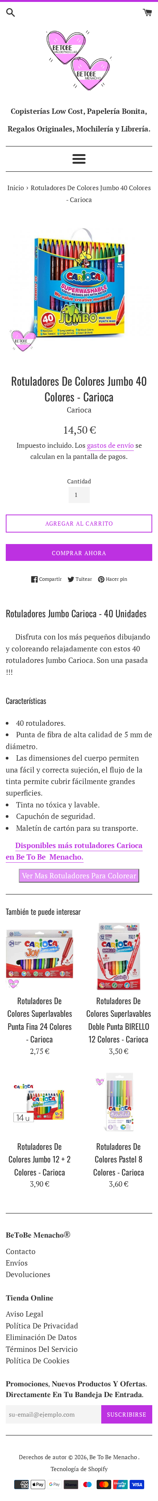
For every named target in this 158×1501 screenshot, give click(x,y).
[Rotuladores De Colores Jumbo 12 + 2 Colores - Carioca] (39, 1102)
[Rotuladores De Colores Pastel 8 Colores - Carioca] (118, 1102)
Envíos (17, 1263)
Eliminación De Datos (41, 1337)
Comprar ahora (79, 553)
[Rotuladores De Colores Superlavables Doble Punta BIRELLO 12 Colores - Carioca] (118, 956)
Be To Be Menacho (113, 1457)
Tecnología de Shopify (79, 1469)
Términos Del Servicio (42, 1349)
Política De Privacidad (42, 1325)
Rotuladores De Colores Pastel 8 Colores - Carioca (118, 1159)
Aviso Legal (24, 1314)
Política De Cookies (37, 1360)
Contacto (21, 1251)
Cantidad (79, 481)
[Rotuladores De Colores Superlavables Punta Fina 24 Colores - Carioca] (39, 956)
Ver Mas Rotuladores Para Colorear (79, 875)
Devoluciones (28, 1274)
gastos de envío (110, 445)
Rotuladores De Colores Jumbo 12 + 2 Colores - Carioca (39, 1159)
